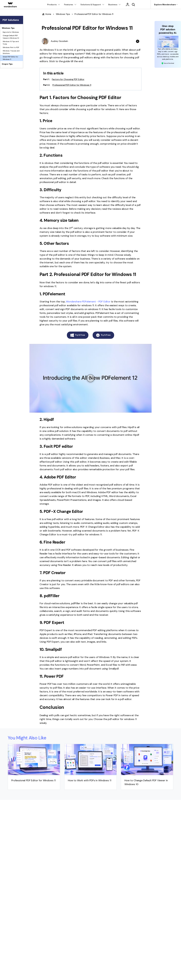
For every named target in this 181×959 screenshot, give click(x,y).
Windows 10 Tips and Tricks (11, 42)
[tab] (11, 28)
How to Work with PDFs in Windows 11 (89, 780)
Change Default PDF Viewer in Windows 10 (11, 36)
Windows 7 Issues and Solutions (11, 52)
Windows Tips (63, 14)
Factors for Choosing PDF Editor (68, 79)
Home (48, 14)
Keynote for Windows (11, 32)
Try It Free (80, 335)
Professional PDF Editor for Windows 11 (71, 84)
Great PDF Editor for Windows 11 (10, 57)
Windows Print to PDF (11, 47)
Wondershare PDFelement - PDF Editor (88, 301)
